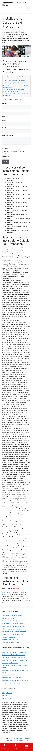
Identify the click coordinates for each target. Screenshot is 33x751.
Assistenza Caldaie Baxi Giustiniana (14, 657)
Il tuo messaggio (7, 135)
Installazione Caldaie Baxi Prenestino (14, 592)
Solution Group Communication (19, 740)
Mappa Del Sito (7, 693)
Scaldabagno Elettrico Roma (11, 642)
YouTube (16, 588)
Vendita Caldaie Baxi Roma (11, 621)
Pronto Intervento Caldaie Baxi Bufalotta (15, 680)
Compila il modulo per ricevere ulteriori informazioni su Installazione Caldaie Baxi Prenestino (16, 82)
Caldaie (9, 588)
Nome (4, 110)
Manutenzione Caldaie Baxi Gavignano (14, 652)
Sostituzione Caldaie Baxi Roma (12, 634)
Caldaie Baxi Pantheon (9, 675)
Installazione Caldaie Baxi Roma (12, 623)
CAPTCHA (5, 156)
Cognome (5, 116)
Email (4, 120)
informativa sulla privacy (15, 148)
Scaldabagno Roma (8, 637)
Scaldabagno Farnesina (10, 663)
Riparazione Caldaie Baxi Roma (12, 629)
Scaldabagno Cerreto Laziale (11, 683)
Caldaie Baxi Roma (8, 618)
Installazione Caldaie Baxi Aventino (13, 655)
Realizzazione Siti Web (20, 738)
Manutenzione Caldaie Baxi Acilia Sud (14, 660)
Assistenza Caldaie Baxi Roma (12, 615)
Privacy (4, 695)
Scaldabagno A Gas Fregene (11, 677)
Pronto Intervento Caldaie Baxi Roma (14, 631)
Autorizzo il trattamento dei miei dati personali (14, 152)
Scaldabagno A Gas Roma (10, 640)
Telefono (5, 128)
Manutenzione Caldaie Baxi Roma (13, 626)
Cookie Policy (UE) (8, 698)
